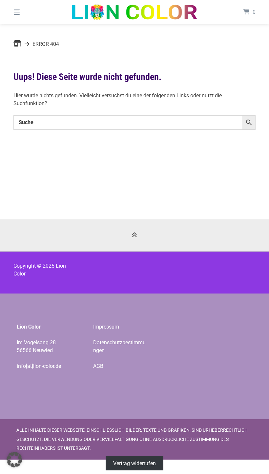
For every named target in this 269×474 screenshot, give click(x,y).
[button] (14, 459)
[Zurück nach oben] (134, 235)
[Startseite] (134, 12)
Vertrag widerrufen (134, 463)
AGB (98, 366)
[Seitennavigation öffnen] (28, 12)
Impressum (106, 327)
